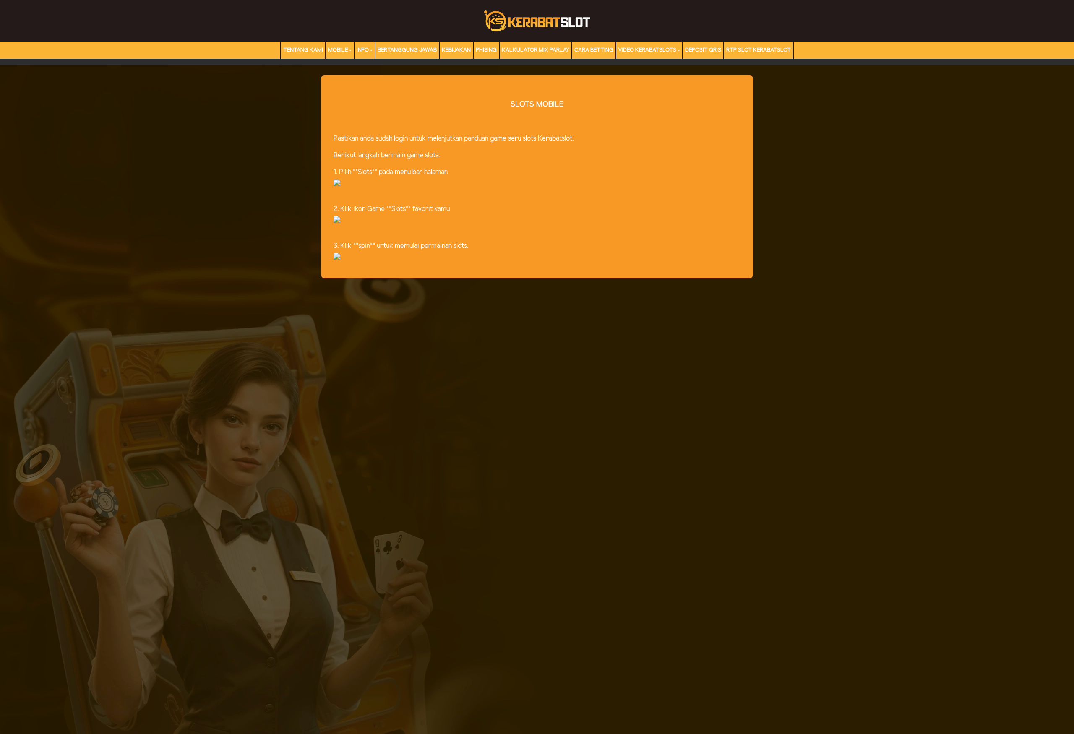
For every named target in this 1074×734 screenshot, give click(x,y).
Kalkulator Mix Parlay (535, 50)
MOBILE (338, 50)
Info (363, 50)
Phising (486, 50)
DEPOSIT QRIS (703, 50)
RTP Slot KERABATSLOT (758, 50)
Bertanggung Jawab (407, 50)
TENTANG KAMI (303, 50)
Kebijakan (456, 50)
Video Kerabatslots (647, 50)
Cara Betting (593, 50)
